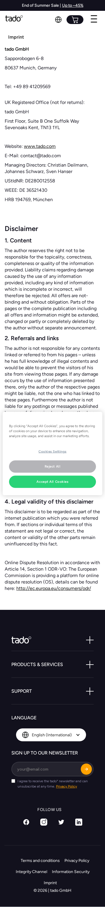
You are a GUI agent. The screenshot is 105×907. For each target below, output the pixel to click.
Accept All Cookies (52, 482)
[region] (52, 453)
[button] (58, 19)
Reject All (53, 466)
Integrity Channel (31, 871)
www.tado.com (40, 146)
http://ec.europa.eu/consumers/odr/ (53, 588)
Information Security (71, 871)
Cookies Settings (52, 451)
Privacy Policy (76, 860)
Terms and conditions (40, 860)
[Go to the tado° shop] (74, 19)
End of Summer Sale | (41, 5)
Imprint (50, 882)
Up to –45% (72, 5)
